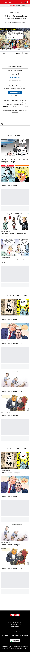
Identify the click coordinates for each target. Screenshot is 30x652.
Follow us (19, 53)
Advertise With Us (15, 631)
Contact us (15, 112)
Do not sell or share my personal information (15, 635)
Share (4, 53)
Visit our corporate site (19, 647)
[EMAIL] (2, 124)
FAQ (15, 633)
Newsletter (26, 53)
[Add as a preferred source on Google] (15, 640)
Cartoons (17, 12)
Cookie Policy (15, 629)
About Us (15, 620)
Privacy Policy (15, 626)
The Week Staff (10, 22)
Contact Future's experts (15, 622)
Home (11, 12)
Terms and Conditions (15, 624)
